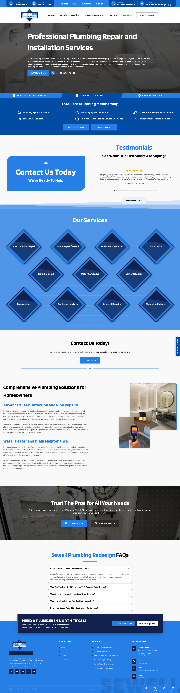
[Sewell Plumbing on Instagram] (22, 671)
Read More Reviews (134, 201)
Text (164, 691)
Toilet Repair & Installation (103, 668)
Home (63, 648)
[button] (78, 15)
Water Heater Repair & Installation (106, 656)
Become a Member (76, 127)
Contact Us (38, 72)
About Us (64, 652)
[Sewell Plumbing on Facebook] (11, 671)
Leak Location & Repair (102, 652)
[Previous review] (98, 177)
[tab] (113, 190)
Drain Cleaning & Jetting (102, 660)
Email (173, 691)
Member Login (104, 127)
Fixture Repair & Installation (104, 664)
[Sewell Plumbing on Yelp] (28, 671)
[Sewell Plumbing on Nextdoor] (34, 671)
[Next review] (170, 177)
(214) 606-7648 (76, 523)
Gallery (63, 656)
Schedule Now (178, 346)
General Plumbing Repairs (103, 648)
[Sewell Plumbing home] (31, 645)
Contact (146, 691)
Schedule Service (106, 523)
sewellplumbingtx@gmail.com (148, 670)
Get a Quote (149, 623)
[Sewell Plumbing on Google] (17, 671)
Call (155, 691)
